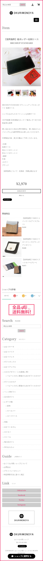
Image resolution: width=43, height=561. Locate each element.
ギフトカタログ (10, 382)
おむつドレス (9, 357)
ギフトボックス (10, 362)
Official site (21, 490)
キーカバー (11, 411)
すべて (6, 296)
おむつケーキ (9, 347)
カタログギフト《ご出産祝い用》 (16, 372)
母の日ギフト (9, 442)
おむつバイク (9, 352)
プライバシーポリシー (12, 471)
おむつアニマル (10, 367)
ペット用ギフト (10, 392)
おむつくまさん (10, 427)
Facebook (21, 495)
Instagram (22, 505)
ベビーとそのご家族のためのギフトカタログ (24, 376)
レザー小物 (8, 402)
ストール (7, 437)
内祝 (6, 422)
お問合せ (7, 467)
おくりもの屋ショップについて (15, 463)
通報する (21, 195)
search (23, 4)
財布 (9, 406)
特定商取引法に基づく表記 (14, 475)
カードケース (12, 416)
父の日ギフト (9, 397)
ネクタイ (7, 432)
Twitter (21, 500)
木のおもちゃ (9, 447)
